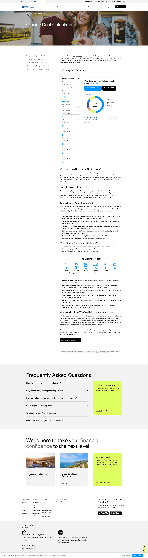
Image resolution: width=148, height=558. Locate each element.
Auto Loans (34, 507)
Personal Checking (36, 502)
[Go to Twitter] (61, 501)
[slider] (71, 88)
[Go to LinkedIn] (59, 501)
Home (27, 13)
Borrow (63, 6)
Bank (57, 6)
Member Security (46, 507)
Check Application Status (91, 1)
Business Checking (36, 510)
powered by (110, 117)
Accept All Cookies (137, 555)
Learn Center (33, 13)
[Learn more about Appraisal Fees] (79, 110)
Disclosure (86, 122)
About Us (24, 502)
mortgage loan (77, 56)
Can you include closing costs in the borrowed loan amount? (51, 398)
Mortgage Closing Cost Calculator (36, 56)
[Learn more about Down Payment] (79, 91)
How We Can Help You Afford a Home (37, 69)
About (89, 6)
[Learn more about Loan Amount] (79, 100)
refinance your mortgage (100, 332)
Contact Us (114, 1)
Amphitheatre (100, 1)
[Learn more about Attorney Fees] (79, 129)
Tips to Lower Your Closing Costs (36, 62)
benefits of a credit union (87, 322)
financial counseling (80, 320)
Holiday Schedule (26, 513)
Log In (112, 7)
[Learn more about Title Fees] (79, 120)
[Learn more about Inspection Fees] (79, 147)
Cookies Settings (126, 555)
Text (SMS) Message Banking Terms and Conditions (46, 512)
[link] (93, 88)
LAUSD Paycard (121, 1)
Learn (76, 6)
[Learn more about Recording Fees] (79, 138)
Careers (23, 510)
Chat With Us (99, 410)
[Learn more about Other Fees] (79, 156)
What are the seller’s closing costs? (41, 413)
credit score (78, 324)
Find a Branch (107, 482)
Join (83, 6)
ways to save (90, 211)
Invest (70, 6)
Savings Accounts (36, 505)
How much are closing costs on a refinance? (45, 420)
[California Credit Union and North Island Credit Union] (28, 7)
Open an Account (121, 6)
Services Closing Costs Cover (35, 59)
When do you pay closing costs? (39, 405)
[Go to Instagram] (56, 501)
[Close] (145, 555)
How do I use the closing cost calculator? (43, 383)
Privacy (44, 502)
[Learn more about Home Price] (79, 82)
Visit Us (106, 410)
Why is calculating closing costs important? (44, 390)
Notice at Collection (46, 505)
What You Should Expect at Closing (38, 66)
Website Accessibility (47, 516)
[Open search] (108, 7)
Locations (107, 1)
